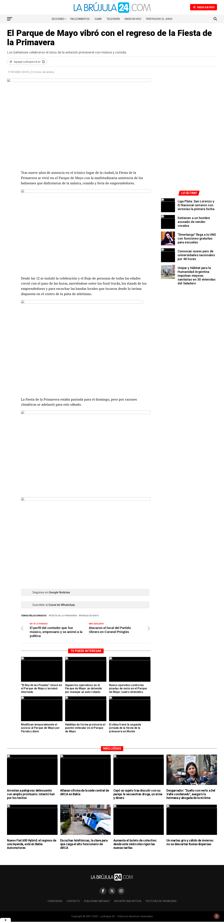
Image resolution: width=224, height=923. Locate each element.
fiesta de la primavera (63, 616)
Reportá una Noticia (127, 901)
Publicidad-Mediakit (97, 901)
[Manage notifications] (216, 916)
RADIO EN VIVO (133, 19)
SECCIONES (58, 19)
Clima (98, 19)
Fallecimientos (80, 19)
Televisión (113, 19)
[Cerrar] (5, 920)
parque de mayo (89, 616)
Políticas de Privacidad (161, 901)
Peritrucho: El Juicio (159, 19)
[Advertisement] (189, 111)
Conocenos (55, 901)
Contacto (73, 901)
